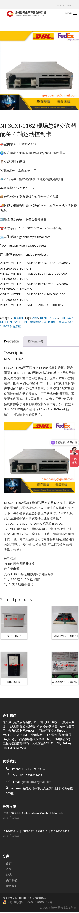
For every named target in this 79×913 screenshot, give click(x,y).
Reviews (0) (35, 341)
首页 (9, 841)
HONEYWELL (13, 322)
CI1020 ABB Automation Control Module (34, 791)
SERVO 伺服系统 (10, 326)
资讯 (9, 853)
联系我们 (11, 864)
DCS (55, 318)
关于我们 (11, 858)
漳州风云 (41, 876)
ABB (35, 318)
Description (11, 341)
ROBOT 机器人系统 (60, 322)
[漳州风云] (31, 13)
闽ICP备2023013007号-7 (18, 876)
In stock (18, 318)
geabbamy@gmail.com (36, 760)
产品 (9, 847)
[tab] (35, 341)
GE (2, 322)
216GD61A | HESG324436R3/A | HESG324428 (36, 809)
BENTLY (45, 318)
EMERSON (67, 318)
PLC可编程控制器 (35, 322)
